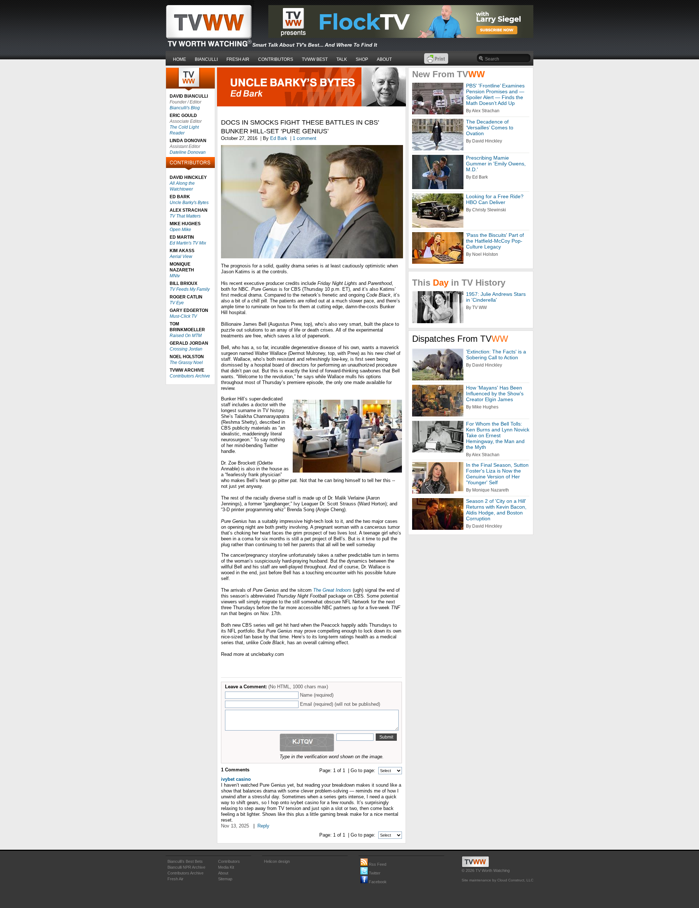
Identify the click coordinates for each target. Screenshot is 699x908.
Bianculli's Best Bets (185, 861)
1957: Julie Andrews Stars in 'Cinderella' (496, 297)
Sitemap (225, 879)
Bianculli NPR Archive (186, 867)
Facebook (377, 882)
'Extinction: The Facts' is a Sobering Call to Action (496, 354)
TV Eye (177, 302)
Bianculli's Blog (185, 107)
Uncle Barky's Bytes (189, 202)
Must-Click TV (183, 316)
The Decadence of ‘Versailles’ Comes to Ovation (489, 127)
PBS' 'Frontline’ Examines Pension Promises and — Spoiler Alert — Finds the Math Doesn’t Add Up (495, 94)
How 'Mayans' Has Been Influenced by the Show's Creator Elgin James (495, 393)
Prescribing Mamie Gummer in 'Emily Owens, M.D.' (496, 163)
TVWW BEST (315, 59)
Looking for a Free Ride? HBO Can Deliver (495, 199)
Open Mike (180, 229)
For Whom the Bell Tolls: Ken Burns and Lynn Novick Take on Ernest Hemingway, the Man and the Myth (497, 435)
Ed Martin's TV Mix (188, 243)
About (223, 873)
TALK (341, 59)
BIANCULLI (206, 59)
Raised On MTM (186, 335)
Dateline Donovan (188, 152)
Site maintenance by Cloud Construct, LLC (497, 880)
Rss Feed (377, 864)
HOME (179, 59)
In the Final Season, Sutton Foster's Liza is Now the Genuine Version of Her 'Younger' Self (497, 473)
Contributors (229, 861)
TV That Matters (185, 216)
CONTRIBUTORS (275, 59)
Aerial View (181, 256)
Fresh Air (175, 879)
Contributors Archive (190, 376)
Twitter (374, 873)
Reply (263, 826)
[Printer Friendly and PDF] (436, 62)
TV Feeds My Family (190, 289)
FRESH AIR (237, 59)
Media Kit (226, 867)
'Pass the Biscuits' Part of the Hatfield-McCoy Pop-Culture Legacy (495, 241)
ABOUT (384, 59)
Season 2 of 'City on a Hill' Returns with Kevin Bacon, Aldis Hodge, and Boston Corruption (496, 509)
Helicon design (277, 861)
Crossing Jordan (186, 349)
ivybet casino (236, 779)
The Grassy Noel (186, 362)
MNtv (175, 275)
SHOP (362, 59)
